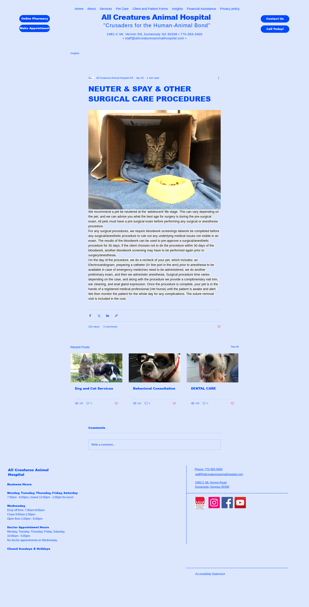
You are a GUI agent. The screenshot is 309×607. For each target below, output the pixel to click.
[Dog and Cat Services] (96, 367)
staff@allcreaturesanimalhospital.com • (156, 38)
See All (235, 346)
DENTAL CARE (203, 388)
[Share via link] (116, 315)
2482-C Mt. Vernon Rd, (125, 34)
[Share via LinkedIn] (107, 315)
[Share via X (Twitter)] (98, 315)
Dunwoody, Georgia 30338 (212, 486)
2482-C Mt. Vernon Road (211, 482)
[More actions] (218, 78)
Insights (74, 53)
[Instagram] (214, 502)
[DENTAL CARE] (212, 367)
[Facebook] (227, 502)
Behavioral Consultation (154, 388)
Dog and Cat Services (94, 388)
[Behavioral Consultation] (154, 367)
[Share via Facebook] (90, 315)
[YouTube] (240, 502)
